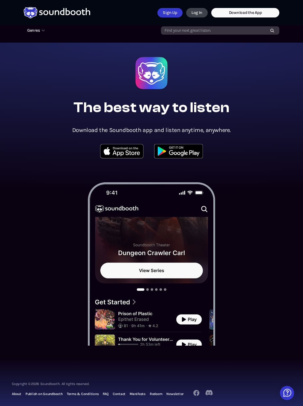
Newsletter (175, 394)
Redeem (156, 394)
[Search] (272, 30)
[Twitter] (209, 393)
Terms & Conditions (83, 394)
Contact (119, 394)
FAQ (105, 394)
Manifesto (138, 394)
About (16, 394)
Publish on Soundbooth (44, 394)
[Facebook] (196, 393)
